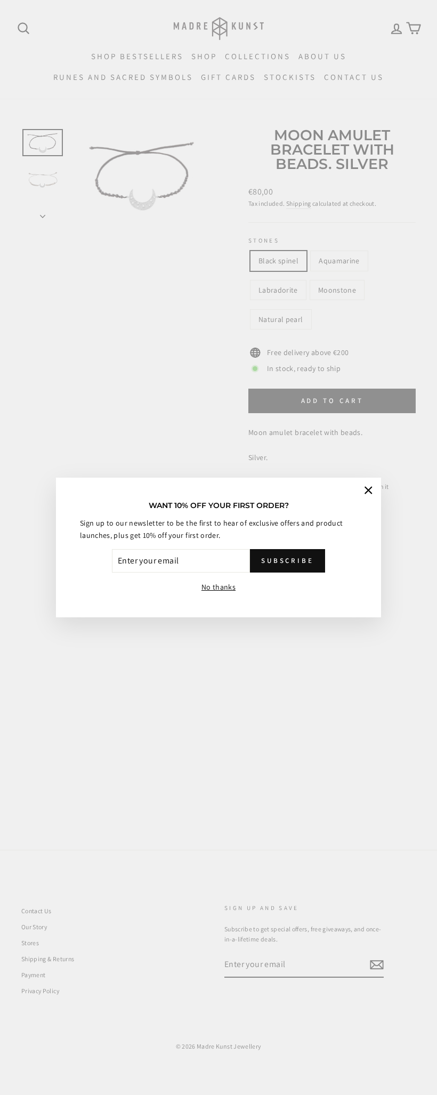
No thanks (218, 587)
